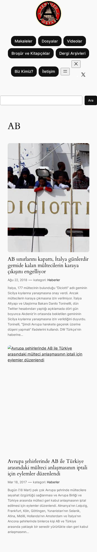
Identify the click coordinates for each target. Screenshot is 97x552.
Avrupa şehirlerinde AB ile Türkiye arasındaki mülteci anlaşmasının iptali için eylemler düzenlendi (47, 467)
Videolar (74, 41)
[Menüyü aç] (65, 71)
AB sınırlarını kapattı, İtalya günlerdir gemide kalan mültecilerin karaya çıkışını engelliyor (48, 265)
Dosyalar (50, 41)
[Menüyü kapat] (76, 64)
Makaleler (23, 41)
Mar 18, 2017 (17, 482)
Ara (90, 100)
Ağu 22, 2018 (17, 280)
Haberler (53, 280)
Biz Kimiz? (24, 71)
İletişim (48, 71)
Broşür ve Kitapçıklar (31, 53)
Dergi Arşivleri (72, 53)
